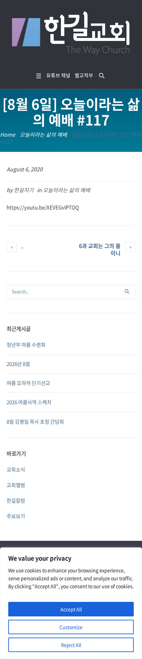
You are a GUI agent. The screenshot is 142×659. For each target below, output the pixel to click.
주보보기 (16, 516)
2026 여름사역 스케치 (29, 402)
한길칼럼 (16, 500)
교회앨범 (16, 485)
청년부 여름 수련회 (26, 344)
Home (7, 134)
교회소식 (16, 469)
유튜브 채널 (58, 75)
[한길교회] (71, 34)
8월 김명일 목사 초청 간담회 (35, 421)
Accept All (71, 609)
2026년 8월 (18, 363)
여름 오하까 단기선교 (28, 383)
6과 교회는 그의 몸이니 (100, 249)
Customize (71, 627)
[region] (71, 603)
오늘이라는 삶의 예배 (43, 134)
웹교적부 (84, 75)
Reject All (71, 645)
